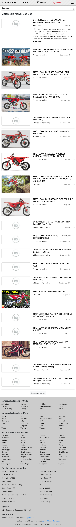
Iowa (60, 442)
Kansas (4, 445)
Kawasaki (62, 421)
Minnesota (62, 447)
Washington (5, 464)
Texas (3, 461)
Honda (60, 419)
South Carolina (26, 459)
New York (5, 454)
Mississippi (5, 450)
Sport (60, 406)
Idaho (3, 442)
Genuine (23, 419)
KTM (41, 421)
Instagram (8, 510)
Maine (60, 445)
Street (60, 409)
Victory (23, 428)
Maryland (4, 447)
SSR (2, 426)
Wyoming (62, 464)
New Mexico (63, 452)
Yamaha (42, 428)
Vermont (42, 461)
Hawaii (61, 440)
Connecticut (44, 438)
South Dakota (44, 459)
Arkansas (61, 435)
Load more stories (38, 393)
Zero (60, 428)
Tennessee (62, 459)
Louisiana (43, 445)
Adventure (5, 404)
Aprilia (3, 416)
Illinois (22, 442)
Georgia (23, 440)
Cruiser (23, 404)
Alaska (22, 435)
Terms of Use (50, 524)
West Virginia (25, 464)
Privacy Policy (38, 524)
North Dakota (44, 454)
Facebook (19, 510)
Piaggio (42, 423)
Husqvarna (5, 421)
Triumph (61, 426)
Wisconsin (43, 464)
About (58, 524)
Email (29, 510)
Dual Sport (62, 404)
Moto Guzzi (24, 423)
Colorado (24, 438)
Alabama (4, 435)
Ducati (3, 419)
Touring (23, 409)
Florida (4, 440)
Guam (41, 440)
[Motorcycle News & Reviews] (54, 2)
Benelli (41, 416)
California (5, 438)
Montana (42, 450)
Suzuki (41, 426)
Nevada (4, 452)
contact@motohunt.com (51, 521)
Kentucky (23, 445)
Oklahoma (5, 457)
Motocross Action (40, 55)
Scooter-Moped (45, 406)
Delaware (62, 438)
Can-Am (61, 416)
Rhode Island (6, 459)
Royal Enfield (63, 423)
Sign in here (30, 518)
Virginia (61, 461)
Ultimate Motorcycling (41, 123)
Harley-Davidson (45, 419)
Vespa (3, 428)
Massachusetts (26, 447)
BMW (22, 416)
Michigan (42, 447)
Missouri (23, 450)
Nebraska (62, 450)
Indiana (42, 442)
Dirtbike (42, 404)
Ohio (60, 454)
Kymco (4, 423)
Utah (22, 461)
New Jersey (43, 452)
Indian (22, 421)
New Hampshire (26, 452)
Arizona (42, 435)
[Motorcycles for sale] (23, 2)
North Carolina (26, 454)
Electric (4, 406)
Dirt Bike (36, 184)
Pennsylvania (44, 457)
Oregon (23, 457)
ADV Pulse (37, 26)
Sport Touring (6, 409)
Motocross (24, 406)
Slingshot (23, 426)
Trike (41, 409)
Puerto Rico (62, 457)
